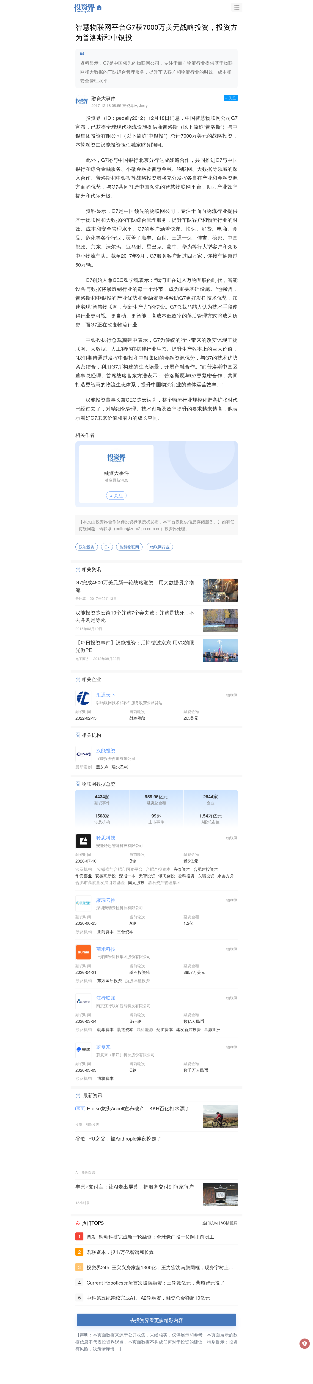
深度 (80, 1108)
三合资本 (125, 931)
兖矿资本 (164, 1029)
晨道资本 (125, 1029)
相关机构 (91, 734)
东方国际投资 (109, 980)
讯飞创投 (166, 876)
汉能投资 (86, 547)
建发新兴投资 (188, 1029)
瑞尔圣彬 (120, 767)
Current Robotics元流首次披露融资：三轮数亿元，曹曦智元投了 (156, 1282)
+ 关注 (230, 97)
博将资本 (105, 1078)
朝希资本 (105, 1029)
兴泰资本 (182, 869)
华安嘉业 (83, 876)
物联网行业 (160, 547)
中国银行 (128, 159)
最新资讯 (92, 1095)
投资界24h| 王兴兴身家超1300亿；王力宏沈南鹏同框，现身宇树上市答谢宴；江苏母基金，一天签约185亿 (160, 1268)
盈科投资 (186, 876)
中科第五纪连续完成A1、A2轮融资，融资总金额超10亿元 (148, 1297)
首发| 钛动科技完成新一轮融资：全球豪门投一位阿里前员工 (150, 1236)
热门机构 (210, 1223)
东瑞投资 (206, 876)
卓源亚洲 (212, 1029)
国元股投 (136, 882)
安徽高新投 (105, 876)
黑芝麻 (102, 767)
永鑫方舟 (225, 876)
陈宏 (142, 399)
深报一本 (127, 876)
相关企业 (91, 679)
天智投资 (147, 876)
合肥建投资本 (205, 869)
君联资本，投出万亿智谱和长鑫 (120, 1251)
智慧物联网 (129, 547)
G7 (107, 547)
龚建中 (130, 339)
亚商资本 (105, 931)
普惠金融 (161, 168)
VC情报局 (229, 1223)
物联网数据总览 (98, 783)
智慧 (200, 117)
